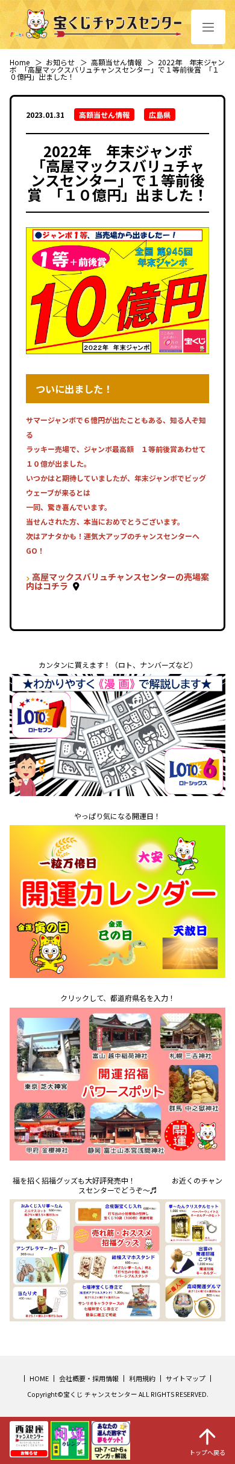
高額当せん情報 (116, 62)
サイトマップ (185, 1378)
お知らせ (60, 62)
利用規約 (142, 1378)
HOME (39, 1378)
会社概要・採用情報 (89, 1378)
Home (20, 62)
